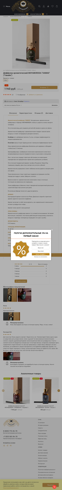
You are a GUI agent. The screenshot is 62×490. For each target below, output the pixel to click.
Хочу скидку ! (41, 254)
